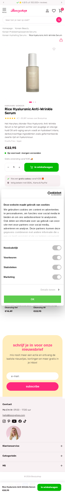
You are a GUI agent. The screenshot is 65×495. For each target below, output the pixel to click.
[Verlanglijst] (54, 49)
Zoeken (59, 20)
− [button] (8, 167)
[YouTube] (14, 421)
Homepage (8, 28)
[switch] (56, 257)
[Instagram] (4, 421)
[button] (3, 2)
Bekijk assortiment (4, 9)
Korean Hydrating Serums (15, 35)
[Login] (47, 10)
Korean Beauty (22, 28)
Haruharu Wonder (14, 106)
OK (32, 299)
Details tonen (48, 289)
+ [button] (19, 167)
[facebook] (20, 421)
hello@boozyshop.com (14, 415)
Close (32, 446)
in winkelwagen (49, 487)
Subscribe (32, 386)
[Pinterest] (9, 421)
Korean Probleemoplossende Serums (19, 32)
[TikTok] (25, 421)
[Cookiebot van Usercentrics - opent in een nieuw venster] (47, 194)
